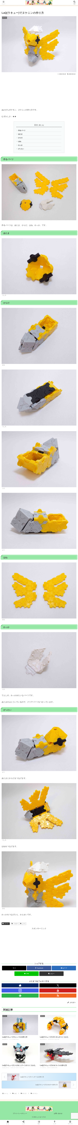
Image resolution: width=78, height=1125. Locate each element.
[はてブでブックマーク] (47, 757)
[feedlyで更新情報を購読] (20, 996)
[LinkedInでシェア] (39, 763)
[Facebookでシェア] (12, 757)
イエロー (15, 923)
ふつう (24, 923)
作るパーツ (21, 130)
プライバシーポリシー (20, 1113)
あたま (20, 134)
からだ (20, 138)
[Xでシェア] (12, 752)
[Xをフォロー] (57, 985)
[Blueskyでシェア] (47, 752)
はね (19, 141)
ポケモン (6, 923)
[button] (51, 973)
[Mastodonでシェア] (30, 752)
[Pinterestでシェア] (21, 763)
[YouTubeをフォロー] (57, 990)
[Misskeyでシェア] (65, 752)
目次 (36, 125)
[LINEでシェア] (65, 757)
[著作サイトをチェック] (20, 985)
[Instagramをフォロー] (20, 990)
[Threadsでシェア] (30, 757)
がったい (21, 149)
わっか (20, 145)
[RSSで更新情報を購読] (57, 996)
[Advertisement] (39, 91)
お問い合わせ (58, 1113)
